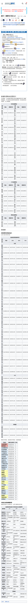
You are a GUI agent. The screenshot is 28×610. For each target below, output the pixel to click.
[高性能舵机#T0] (3, 44)
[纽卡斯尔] (15, 48)
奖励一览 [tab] (7, 31)
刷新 (16, 11)
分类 (3, 601)
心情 (21, 59)
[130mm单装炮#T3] (3, 53)
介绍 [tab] (3, 31)
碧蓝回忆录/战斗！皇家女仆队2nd (14, 37)
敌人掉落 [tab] (17, 31)
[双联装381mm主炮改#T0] (11, 42)
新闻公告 (7, 601)
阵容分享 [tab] (22, 31)
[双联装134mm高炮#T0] (4, 50)
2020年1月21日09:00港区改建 (11, 23)
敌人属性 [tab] (12, 31)
